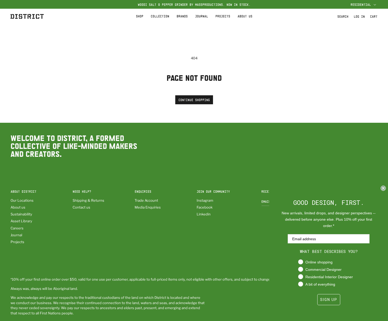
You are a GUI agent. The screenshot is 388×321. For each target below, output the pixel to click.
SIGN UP (328, 300)
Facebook (204, 207)
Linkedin (204, 214)
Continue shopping (194, 100)
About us (18, 207)
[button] (362, 4)
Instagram (205, 200)
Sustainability (21, 214)
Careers (17, 228)
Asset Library (21, 221)
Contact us (81, 207)
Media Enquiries (148, 207)
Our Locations (22, 200)
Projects (17, 242)
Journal (16, 235)
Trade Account (146, 200)
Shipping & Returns (88, 200)
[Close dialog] (383, 188)
